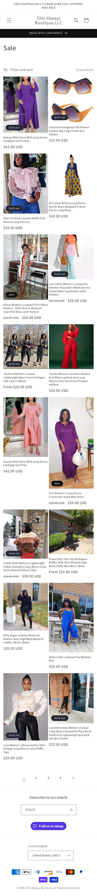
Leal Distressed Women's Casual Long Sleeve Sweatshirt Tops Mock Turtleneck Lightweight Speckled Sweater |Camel (70, 733)
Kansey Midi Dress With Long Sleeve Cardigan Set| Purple (25, 139)
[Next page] (73, 778)
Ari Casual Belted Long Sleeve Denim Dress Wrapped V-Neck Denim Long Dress (67, 206)
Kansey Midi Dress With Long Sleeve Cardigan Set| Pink (25, 463)
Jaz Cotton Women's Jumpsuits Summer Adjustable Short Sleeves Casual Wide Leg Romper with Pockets (69, 289)
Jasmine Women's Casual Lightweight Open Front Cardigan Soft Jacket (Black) (24, 377)
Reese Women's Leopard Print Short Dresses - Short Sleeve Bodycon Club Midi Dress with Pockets (25, 308)
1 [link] (24, 778)
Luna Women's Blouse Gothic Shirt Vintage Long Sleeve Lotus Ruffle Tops (24, 748)
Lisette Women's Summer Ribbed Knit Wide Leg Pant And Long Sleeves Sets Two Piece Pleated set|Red (69, 379)
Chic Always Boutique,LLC (41, 887)
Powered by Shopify (68, 887)
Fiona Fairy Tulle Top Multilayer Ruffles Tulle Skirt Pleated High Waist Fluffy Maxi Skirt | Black (68, 562)
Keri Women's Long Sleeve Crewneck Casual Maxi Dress (66, 494)
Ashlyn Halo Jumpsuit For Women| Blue (70, 658)
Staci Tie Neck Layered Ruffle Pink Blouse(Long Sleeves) (24, 219)
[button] (9, 20)
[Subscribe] (71, 810)
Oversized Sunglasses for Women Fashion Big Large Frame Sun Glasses (69, 130)
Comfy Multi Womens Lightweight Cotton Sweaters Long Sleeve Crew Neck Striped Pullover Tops (24, 566)
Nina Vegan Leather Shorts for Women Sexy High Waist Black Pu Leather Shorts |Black (23, 639)
